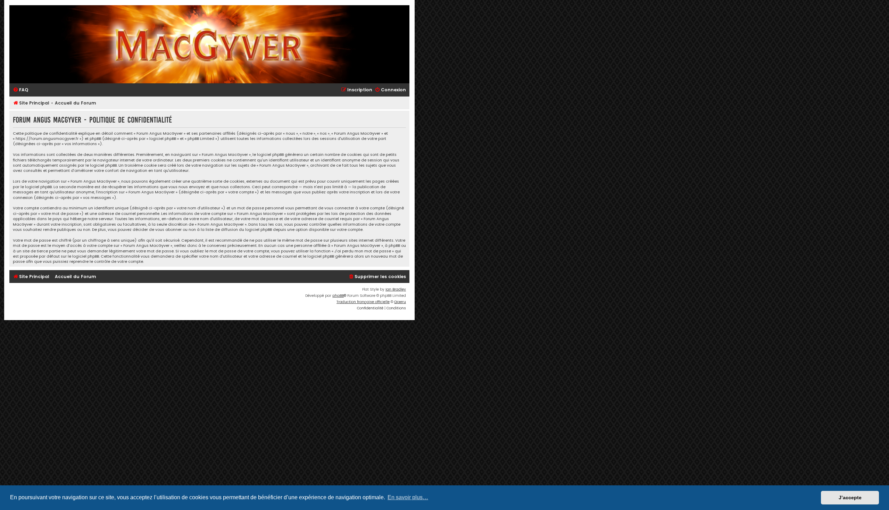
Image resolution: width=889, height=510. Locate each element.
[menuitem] (20, 90)
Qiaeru (400, 301)
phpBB (338, 295)
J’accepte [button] (850, 497)
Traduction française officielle (363, 301)
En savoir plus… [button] (408, 497)
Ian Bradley (395, 289)
